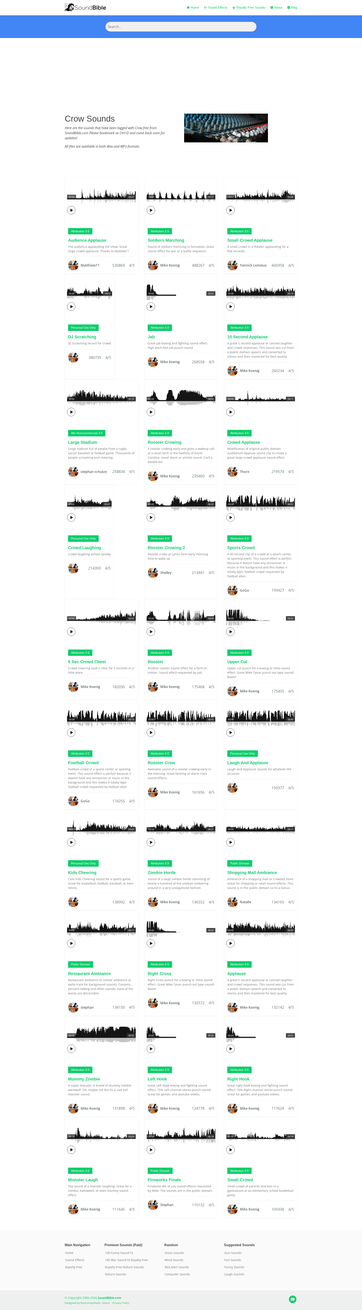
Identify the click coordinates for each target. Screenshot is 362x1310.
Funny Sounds (234, 1267)
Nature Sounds (115, 1274)
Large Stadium (82, 442)
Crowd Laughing (84, 547)
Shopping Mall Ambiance (252, 872)
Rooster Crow (161, 762)
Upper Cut (237, 661)
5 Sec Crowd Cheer (87, 661)
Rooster (155, 661)
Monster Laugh (83, 1179)
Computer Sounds (177, 1274)
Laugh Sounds (234, 1274)
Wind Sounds (174, 1260)
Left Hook (157, 1079)
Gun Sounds (233, 1252)
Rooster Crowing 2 (166, 547)
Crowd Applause (243, 442)
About (277, 7)
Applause (236, 973)
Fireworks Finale (164, 1179)
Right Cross (159, 973)
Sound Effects (217, 7)
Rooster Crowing (164, 442)
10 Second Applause (247, 337)
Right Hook (238, 1079)
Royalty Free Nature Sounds (124, 1267)
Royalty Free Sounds (250, 7)
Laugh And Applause (247, 762)
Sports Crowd (241, 547)
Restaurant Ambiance (89, 973)
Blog (293, 7)
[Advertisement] (181, 69)
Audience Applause (87, 240)
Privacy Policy (120, 1303)
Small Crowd (240, 1179)
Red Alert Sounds (177, 1267)
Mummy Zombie (84, 1079)
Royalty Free (73, 1267)
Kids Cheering (82, 872)
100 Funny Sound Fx (119, 1252)
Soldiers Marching (166, 240)
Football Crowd (83, 762)
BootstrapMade (90, 1303)
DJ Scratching (82, 337)
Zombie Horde (162, 872)
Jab (151, 337)
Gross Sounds (174, 1252)
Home (194, 7)
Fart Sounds (232, 1260)
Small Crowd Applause (250, 240)
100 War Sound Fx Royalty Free (126, 1260)
